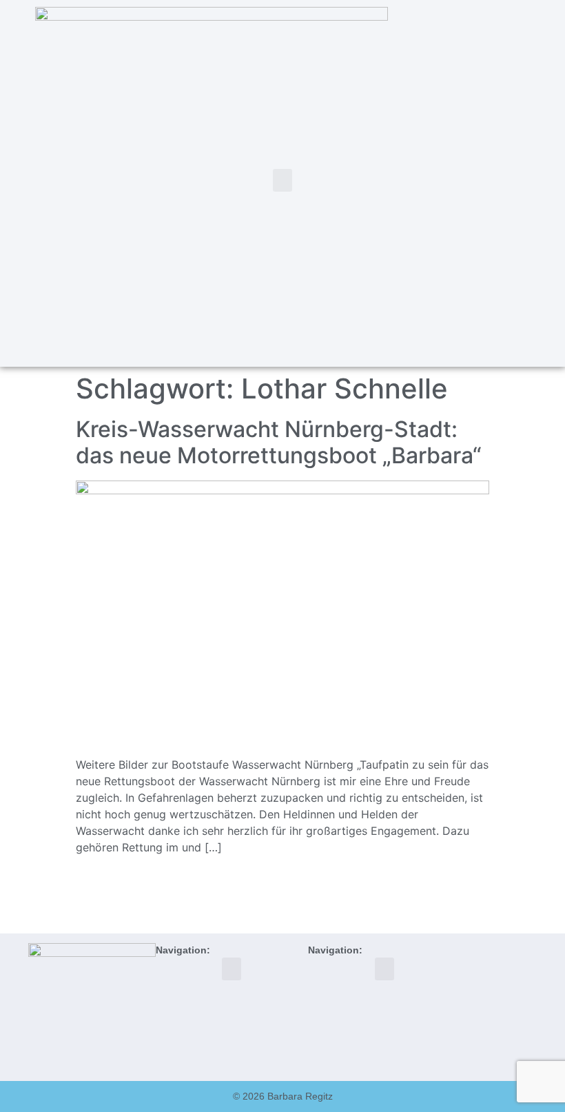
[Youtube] (532, 181)
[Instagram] (510, 181)
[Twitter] (465, 181)
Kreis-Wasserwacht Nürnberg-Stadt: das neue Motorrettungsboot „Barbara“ (279, 442)
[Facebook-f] (487, 181)
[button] (282, 180)
